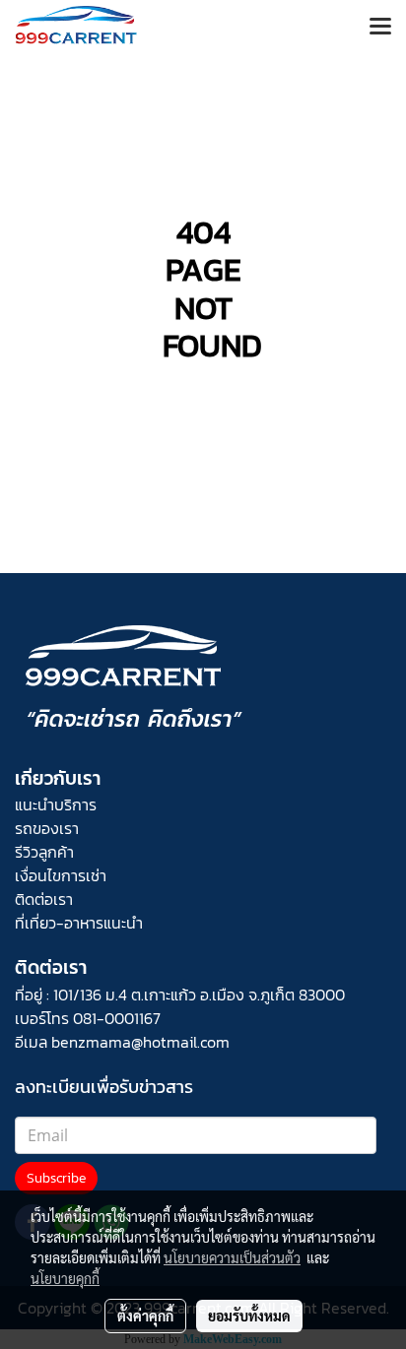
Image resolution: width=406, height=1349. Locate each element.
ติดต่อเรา (44, 899)
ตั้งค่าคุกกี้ (145, 1315)
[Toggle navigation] (380, 27)
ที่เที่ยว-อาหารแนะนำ (79, 922)
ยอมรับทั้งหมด (249, 1315)
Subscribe (56, 1178)
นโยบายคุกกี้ (65, 1278)
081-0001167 (117, 1018)
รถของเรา (47, 828)
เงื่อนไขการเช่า (60, 875)
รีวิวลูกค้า (44, 852)
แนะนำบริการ (56, 804)
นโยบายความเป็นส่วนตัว (232, 1257)
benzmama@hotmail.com (140, 1042)
